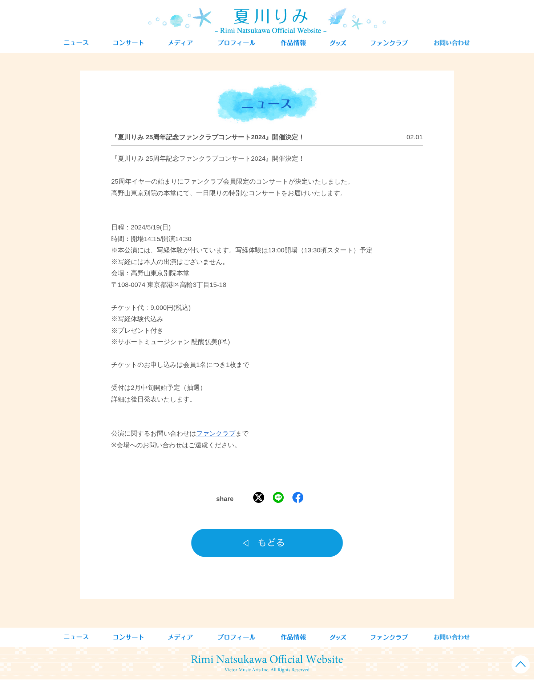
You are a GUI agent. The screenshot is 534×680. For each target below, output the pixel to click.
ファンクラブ (215, 433)
